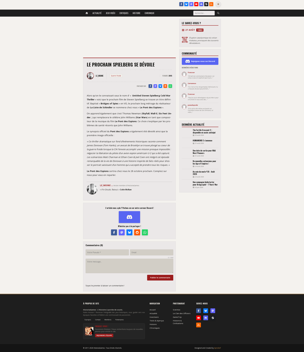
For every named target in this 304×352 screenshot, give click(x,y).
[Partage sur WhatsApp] (170, 86)
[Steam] (206, 4)
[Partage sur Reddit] (165, 86)
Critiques (123, 13)
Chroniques (155, 328)
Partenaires (119, 320)
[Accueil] (86, 13)
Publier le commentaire (160, 277)
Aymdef (217, 348)
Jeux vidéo (110, 13)
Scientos (176, 309)
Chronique (149, 13)
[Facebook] (181, 4)
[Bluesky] (186, 4)
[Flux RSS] (211, 4)
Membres (107, 320)
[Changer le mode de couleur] (218, 4)
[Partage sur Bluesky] (160, 86)
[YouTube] (196, 4)
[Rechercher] (218, 13)
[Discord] (201, 4)
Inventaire (154, 317)
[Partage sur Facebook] (150, 86)
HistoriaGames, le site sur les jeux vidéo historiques (102, 4)
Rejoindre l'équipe (104, 335)
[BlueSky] (205, 310)
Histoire (136, 13)
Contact (97, 320)
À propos (88, 320)
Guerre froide (116, 76)
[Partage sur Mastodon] (155, 86)
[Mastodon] (191, 4)
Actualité (97, 13)
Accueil (153, 309)
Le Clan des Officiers (181, 313)
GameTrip (177, 317)
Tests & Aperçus (157, 320)
